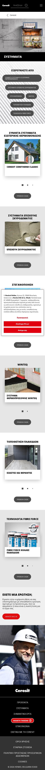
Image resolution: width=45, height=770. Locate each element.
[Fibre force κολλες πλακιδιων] (22, 539)
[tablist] (22, 185)
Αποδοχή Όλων (22, 324)
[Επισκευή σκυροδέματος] (22, 238)
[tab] (22, 185)
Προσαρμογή (22, 317)
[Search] (27, 5)
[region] (22, 312)
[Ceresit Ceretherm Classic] (22, 157)
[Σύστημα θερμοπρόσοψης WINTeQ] (22, 385)
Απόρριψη (22, 330)
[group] (22, 164)
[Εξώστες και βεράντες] (22, 462)
